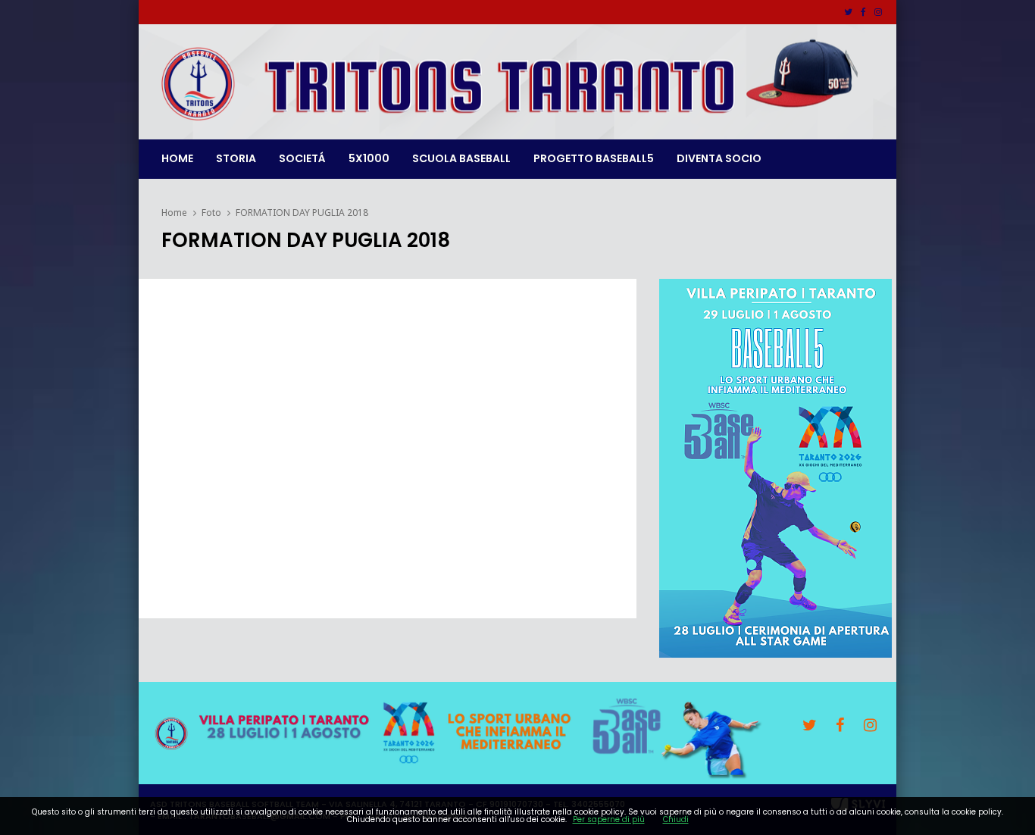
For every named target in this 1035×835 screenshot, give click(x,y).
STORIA (236, 158)
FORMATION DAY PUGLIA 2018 (302, 212)
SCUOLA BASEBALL (461, 158)
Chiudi (676, 819)
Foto (211, 212)
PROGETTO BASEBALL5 (593, 158)
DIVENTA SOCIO (719, 158)
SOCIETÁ (302, 158)
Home (177, 158)
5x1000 (369, 158)
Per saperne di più (609, 819)
